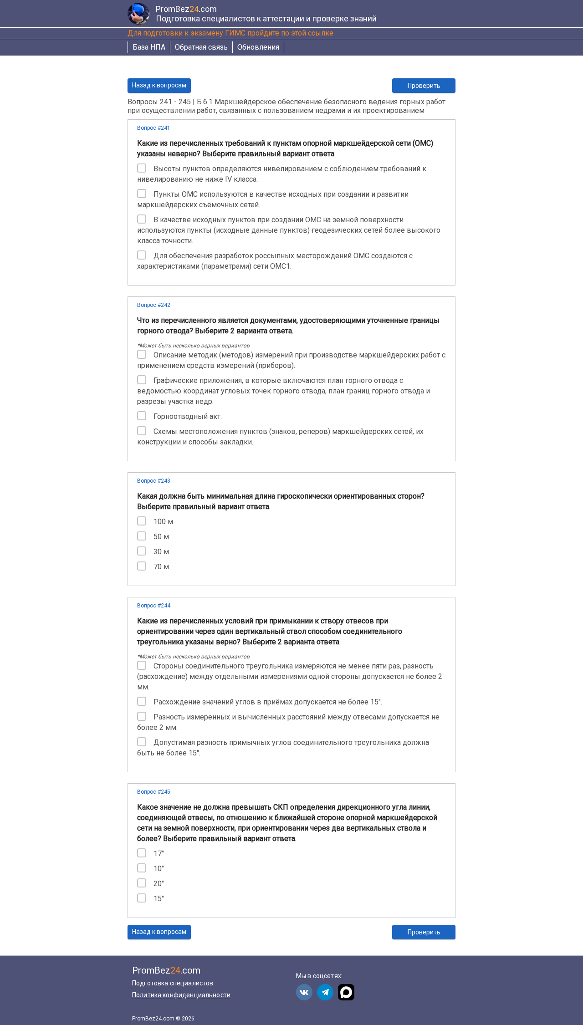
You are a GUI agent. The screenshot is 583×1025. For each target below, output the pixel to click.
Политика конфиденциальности (181, 995)
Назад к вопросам (159, 85)
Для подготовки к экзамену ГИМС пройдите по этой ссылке (230, 33)
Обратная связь (201, 47)
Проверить (424, 85)
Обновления (258, 47)
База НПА (149, 47)
